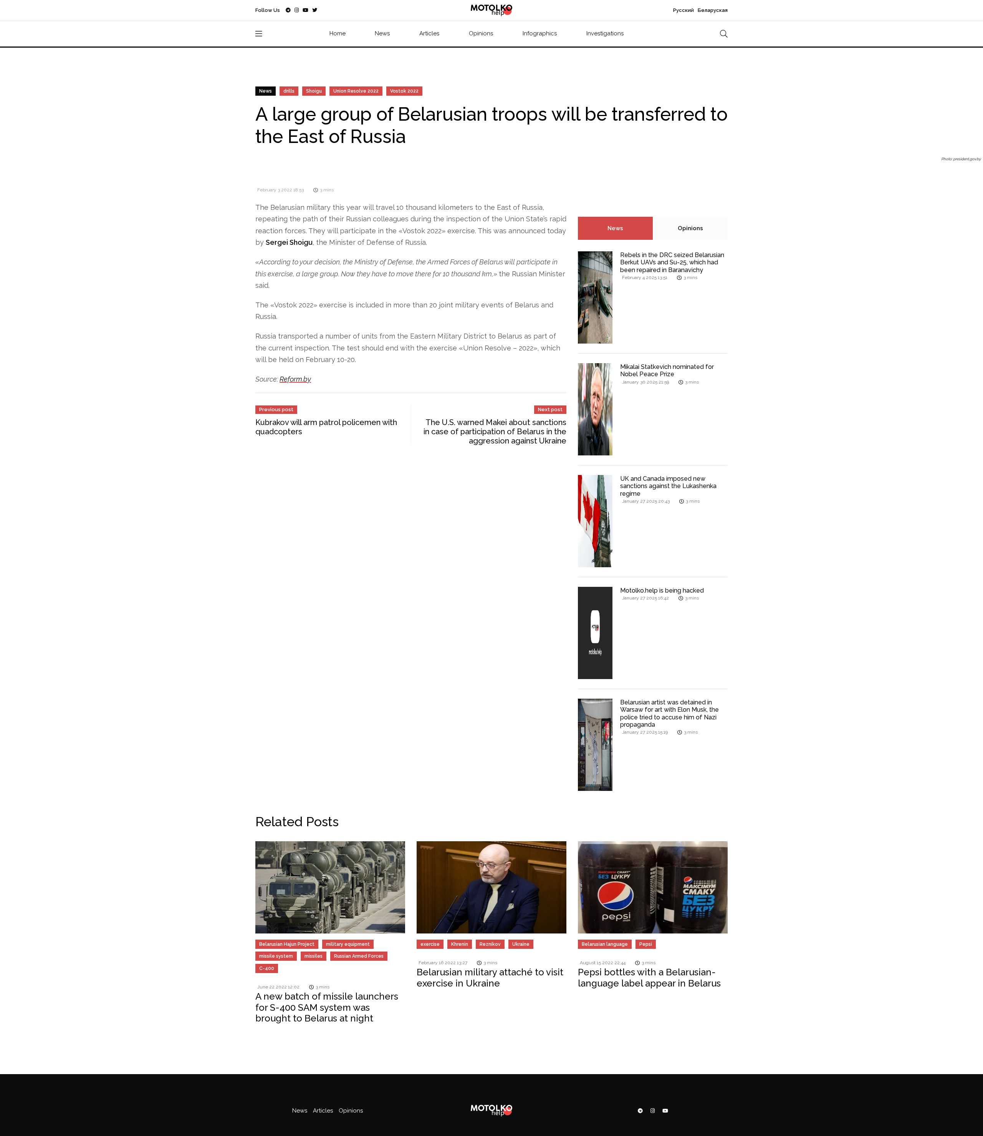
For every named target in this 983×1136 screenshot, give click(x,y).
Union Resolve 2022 (356, 91)
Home (337, 33)
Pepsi (645, 944)
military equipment (348, 944)
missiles (313, 956)
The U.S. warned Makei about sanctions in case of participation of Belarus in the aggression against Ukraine (495, 431)
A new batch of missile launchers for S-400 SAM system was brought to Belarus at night (326, 1007)
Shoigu (314, 91)
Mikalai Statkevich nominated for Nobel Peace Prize (667, 370)
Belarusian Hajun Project (286, 944)
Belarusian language (605, 944)
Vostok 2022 (404, 91)
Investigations (605, 33)
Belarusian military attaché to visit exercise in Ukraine (490, 978)
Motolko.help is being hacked (662, 590)
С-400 (266, 968)
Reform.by (295, 379)
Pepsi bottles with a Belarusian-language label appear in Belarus (649, 978)
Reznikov (490, 944)
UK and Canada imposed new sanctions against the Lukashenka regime (668, 486)
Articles (429, 33)
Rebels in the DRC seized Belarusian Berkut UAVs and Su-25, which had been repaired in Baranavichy (672, 262)
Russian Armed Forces (359, 956)
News (382, 33)
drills (289, 91)
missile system (276, 956)
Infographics (540, 33)
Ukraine (521, 944)
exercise (430, 944)
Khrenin (459, 944)
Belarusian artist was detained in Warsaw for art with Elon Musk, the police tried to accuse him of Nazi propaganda (669, 713)
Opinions (481, 33)
